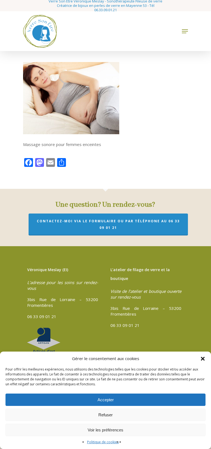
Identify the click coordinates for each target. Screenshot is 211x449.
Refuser (105, 414)
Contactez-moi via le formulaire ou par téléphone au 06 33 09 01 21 (108, 224)
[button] (203, 358)
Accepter (106, 399)
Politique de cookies (103, 442)
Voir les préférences (105, 430)
